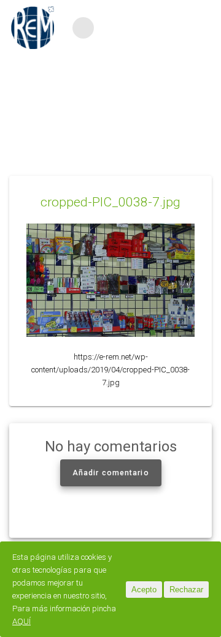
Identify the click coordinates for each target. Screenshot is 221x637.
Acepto (144, 589)
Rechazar (186, 589)
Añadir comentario (110, 473)
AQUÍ (21, 621)
